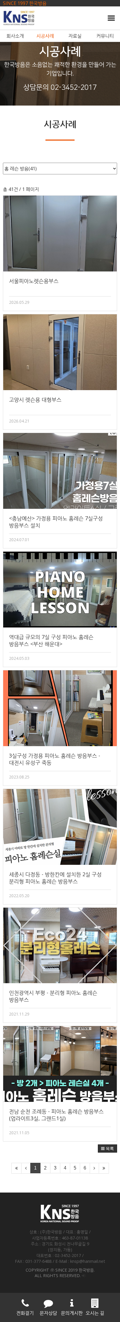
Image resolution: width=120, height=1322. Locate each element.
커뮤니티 (105, 36)
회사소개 (15, 36)
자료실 (75, 36)
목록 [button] (109, 1148)
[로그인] (83, 1275)
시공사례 (45, 36)
